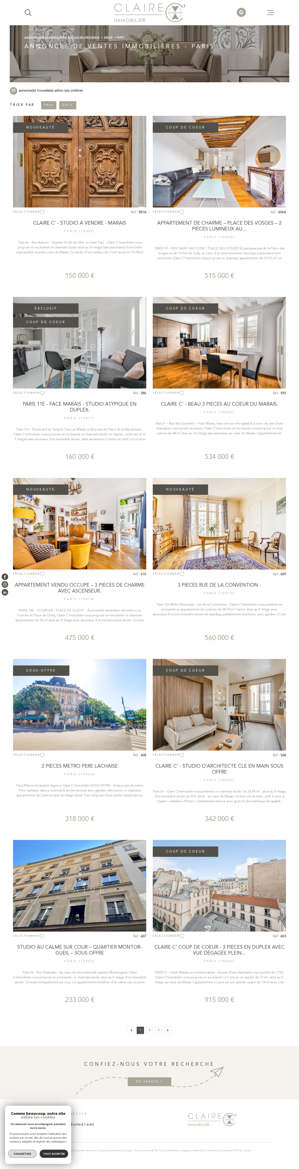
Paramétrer (22, 1154)
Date (67, 105)
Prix (48, 105)
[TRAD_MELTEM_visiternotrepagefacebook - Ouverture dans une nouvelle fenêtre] (5, 576)
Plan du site (160, 1150)
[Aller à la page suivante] (167, 1030)
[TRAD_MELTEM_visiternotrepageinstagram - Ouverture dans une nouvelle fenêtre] (5, 584)
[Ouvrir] (28, 12)
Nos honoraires (143, 1150)
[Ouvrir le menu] (271, 12)
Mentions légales (180, 1150)
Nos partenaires (211, 1150)
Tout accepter (54, 1154)
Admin (196, 1150)
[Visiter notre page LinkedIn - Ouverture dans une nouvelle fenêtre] (5, 592)
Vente (108, 37)
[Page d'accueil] (149, 12)
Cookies (246, 1150)
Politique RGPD (231, 1150)
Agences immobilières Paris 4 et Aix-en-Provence (62, 37)
